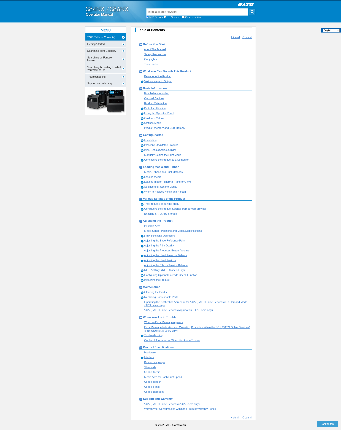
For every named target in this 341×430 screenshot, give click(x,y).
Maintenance (151, 287)
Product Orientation (155, 103)
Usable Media (152, 371)
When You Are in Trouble (159, 317)
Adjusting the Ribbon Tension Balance (166, 265)
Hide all (235, 37)
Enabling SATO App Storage (160, 213)
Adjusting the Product (157, 220)
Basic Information (155, 88)
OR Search (173, 17)
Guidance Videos (154, 118)
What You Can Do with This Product (167, 71)
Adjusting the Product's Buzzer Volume (166, 250)
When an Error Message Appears (163, 322)
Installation (150, 140)
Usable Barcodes (154, 391)
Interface (149, 357)
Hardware (150, 352)
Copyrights (150, 59)
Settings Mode (152, 122)
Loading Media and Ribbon (161, 166)
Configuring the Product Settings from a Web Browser (175, 208)
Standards (150, 367)
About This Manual (155, 49)
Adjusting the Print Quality (159, 245)
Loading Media (152, 176)
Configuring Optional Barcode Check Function (170, 274)
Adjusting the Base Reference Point (164, 240)
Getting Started (153, 134)
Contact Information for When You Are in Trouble (172, 340)
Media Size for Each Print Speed (163, 376)
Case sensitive (193, 17)
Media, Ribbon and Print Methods (163, 171)
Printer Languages (154, 362)
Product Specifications (158, 347)
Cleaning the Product (156, 292)
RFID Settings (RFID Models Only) (164, 270)
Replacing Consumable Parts (161, 297)
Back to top (327, 424)
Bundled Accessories (156, 93)
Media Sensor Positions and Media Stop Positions (173, 230)
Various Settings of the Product (164, 198)
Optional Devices (154, 98)
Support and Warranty (158, 398)
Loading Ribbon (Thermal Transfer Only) (167, 181)
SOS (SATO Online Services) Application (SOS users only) (178, 309)
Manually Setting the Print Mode (162, 154)
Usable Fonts (152, 386)
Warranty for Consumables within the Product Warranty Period (180, 408)
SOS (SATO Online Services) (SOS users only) (172, 403)
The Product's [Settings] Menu (161, 203)
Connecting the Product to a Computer (166, 159)
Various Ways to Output (158, 81)
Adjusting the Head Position (160, 260)
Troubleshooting (153, 335)
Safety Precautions (155, 54)
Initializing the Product (156, 279)
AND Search (156, 17)
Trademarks (151, 64)
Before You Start (154, 44)
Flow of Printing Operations (159, 235)
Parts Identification (155, 108)
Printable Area (152, 225)
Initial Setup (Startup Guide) (160, 149)
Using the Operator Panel (159, 113)
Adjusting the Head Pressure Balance (165, 255)
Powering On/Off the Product (161, 144)
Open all (247, 37)
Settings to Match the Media (160, 186)
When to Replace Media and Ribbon (165, 191)
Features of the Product (157, 76)
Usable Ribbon (152, 381)
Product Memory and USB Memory (164, 127)
